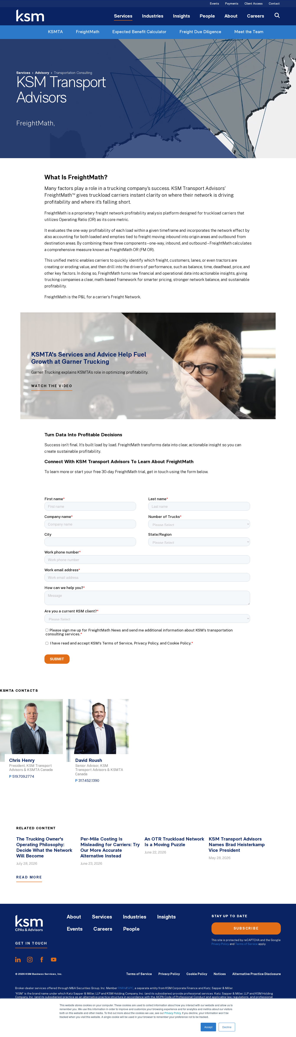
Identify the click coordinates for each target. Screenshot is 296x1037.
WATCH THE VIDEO (51, 386)
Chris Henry (22, 760)
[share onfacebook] (41, 959)
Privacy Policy (172, 1013)
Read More (29, 877)
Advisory (42, 73)
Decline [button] (226, 1027)
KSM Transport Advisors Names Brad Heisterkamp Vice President (237, 845)
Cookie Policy (196, 974)
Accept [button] (208, 1027)
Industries (152, 16)
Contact (274, 3)
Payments (231, 3)
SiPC (130, 988)
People (207, 16)
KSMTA (55, 32)
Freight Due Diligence (200, 32)
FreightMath (87, 32)
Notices (220, 974)
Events (214, 3)
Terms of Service (246, 944)
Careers (255, 16)
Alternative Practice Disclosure (256, 974)
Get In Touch (31, 943)
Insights (181, 16)
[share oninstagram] (30, 959)
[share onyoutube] (53, 959)
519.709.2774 (23, 776)
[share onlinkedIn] (18, 959)
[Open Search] (277, 16)
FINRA (122, 988)
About (230, 16)
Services (123, 16)
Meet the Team (248, 32)
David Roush (88, 760)
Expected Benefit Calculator (139, 32)
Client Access (253, 3)
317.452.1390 (88, 781)
